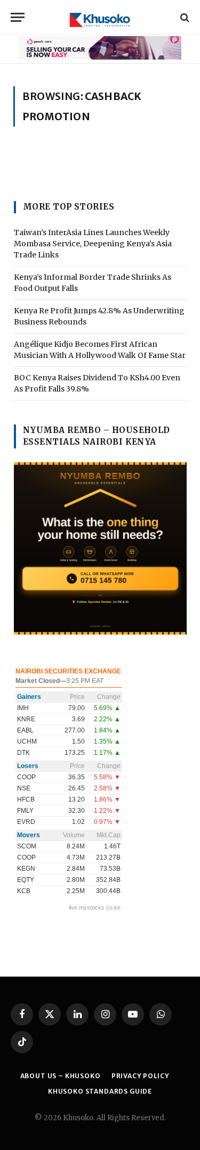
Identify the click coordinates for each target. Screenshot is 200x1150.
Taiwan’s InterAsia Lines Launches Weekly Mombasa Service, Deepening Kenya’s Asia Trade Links (93, 244)
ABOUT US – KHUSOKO (60, 1076)
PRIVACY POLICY (140, 1076)
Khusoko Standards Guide (100, 1091)
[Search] (183, 17)
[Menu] (18, 17)
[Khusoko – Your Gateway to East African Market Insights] (100, 17)
